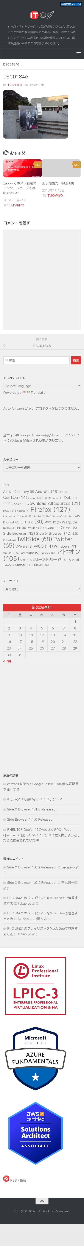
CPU (46, 498)
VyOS (43, 546)
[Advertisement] (42, 718)
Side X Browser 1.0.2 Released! (31, 867)
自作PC (41, 565)
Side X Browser (54, 533)
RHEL (71, 528)
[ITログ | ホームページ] (42, 15)
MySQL (69, 522)
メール (69, 559)
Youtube (30, 552)
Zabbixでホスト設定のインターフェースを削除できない (19, 188)
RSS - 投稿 (17, 1180)
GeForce (12, 516)
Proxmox (35, 528)
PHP (21, 527)
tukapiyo (15, 85)
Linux (32, 521)
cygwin (57, 498)
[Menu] (78, 53)
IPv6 (50, 516)
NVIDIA (9, 527)
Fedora (22, 511)
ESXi (8, 511)
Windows (66, 546)
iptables (38, 516)
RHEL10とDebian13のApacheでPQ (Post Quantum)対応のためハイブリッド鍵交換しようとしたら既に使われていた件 (41, 834)
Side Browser (19, 533)
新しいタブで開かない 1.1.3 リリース (34, 799)
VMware (24, 546)
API (63, 491)
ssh (12, 540)
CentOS (15, 497)
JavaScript (64, 516)
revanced (54, 527)
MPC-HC (53, 522)
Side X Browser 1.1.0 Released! (32, 809)
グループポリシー (48, 559)
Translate (38, 392)
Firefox (50, 509)
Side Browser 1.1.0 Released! (30, 819)
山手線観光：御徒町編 (58, 183)
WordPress (11, 553)
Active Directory (18, 491)
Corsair (34, 498)
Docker (18, 504)
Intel (26, 516)
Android (47, 491)
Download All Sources (53, 503)
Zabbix (47, 553)
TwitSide (34, 539)
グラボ (26, 559)
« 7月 (7, 661)
